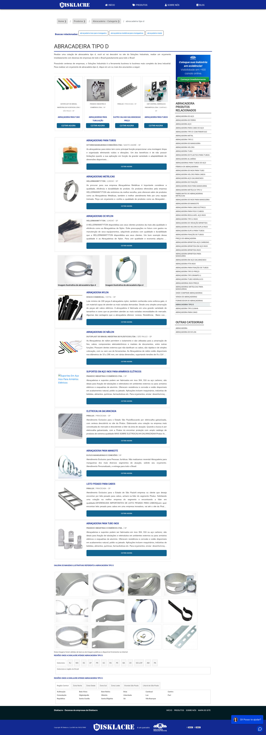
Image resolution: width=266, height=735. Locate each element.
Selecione (61, 663)
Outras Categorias (189, 322)
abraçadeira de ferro (186, 120)
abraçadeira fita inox (186, 264)
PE (117, 663)
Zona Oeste (90, 686)
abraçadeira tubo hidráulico (189, 279)
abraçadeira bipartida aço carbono (192, 242)
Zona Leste (115, 686)
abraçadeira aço (183, 124)
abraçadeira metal (154, 33)
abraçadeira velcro (185, 147)
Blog (201, 5)
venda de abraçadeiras (186, 297)
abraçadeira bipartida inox (188, 250)
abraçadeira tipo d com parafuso (191, 132)
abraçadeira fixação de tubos (190, 234)
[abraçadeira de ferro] (72, 610)
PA (155, 663)
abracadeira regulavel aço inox (191, 215)
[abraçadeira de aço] (144, 637)
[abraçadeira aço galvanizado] (180, 637)
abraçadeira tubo (184, 151)
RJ (70, 663)
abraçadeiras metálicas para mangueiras (127, 33)
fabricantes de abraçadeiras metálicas (189, 195)
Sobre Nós (173, 5)
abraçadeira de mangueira (188, 143)
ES (84, 663)
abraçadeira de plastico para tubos (193, 155)
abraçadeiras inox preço (187, 283)
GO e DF (139, 663)
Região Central (63, 686)
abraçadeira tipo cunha (187, 308)
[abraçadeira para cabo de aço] (72, 637)
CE (130, 663)
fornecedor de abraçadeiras (189, 301)
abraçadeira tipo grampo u (188, 275)
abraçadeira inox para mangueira (93, 33)
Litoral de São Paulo (151, 686)
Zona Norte (77, 686)
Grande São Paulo (131, 686)
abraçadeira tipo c (184, 139)
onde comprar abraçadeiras (189, 293)
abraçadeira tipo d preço (187, 271)
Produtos (141, 5)
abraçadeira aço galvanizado (189, 178)
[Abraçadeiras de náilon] (70, 347)
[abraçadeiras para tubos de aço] (180, 584)
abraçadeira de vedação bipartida (191, 223)
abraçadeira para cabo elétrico (191, 207)
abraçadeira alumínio (186, 159)
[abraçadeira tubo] (108, 584)
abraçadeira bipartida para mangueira (188, 255)
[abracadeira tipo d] (78, 269)
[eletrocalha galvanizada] (70, 426)
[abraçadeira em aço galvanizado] (108, 637)
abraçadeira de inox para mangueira (192, 200)
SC (104, 663)
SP (90, 663)
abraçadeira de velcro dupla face (192, 227)
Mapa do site (204, 710)
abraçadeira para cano (186, 312)
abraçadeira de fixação (187, 182)
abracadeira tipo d (185, 304)
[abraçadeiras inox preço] (180, 610)
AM (148, 663)
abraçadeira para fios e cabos (190, 211)
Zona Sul (103, 686)
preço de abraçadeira (186, 238)
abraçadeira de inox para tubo (190, 170)
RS (110, 663)
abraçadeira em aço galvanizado (191, 260)
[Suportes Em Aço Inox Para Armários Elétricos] (70, 386)
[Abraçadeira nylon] (70, 307)
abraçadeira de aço (185, 116)
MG (77, 663)
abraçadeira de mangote (187, 203)
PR (97, 663)
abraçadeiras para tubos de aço (191, 163)
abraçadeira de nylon (186, 332)
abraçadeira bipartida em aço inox (192, 246)
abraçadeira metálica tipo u (189, 190)
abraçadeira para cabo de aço (190, 128)
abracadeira (181, 328)
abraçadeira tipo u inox (187, 219)
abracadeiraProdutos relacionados (186, 107)
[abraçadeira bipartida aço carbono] (144, 584)
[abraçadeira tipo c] (144, 610)
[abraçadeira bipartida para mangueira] (108, 610)
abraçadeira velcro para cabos (190, 174)
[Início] (74, 4)
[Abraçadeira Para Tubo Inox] (70, 538)
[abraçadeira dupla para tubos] (72, 584)
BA (124, 663)
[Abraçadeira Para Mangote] (70, 465)
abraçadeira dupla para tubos (190, 231)
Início (111, 5)
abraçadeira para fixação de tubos (192, 268)
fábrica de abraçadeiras (187, 167)
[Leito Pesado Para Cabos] (70, 499)
